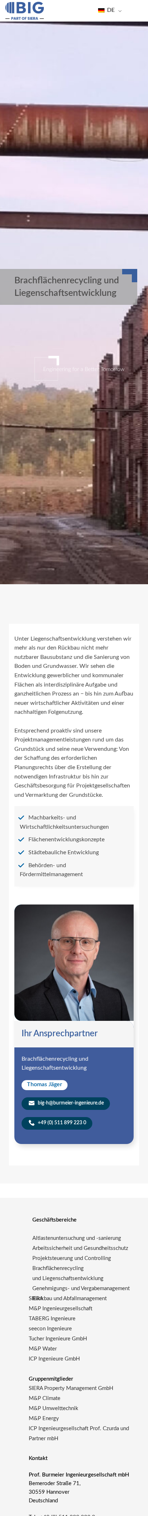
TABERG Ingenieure (52, 1318)
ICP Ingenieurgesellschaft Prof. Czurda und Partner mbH (79, 1433)
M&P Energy (44, 1418)
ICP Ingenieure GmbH (54, 1359)
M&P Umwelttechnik (54, 1408)
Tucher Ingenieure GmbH (58, 1338)
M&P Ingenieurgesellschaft (60, 1308)
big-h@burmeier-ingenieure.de (70, 1103)
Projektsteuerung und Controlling (71, 1258)
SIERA (36, 1298)
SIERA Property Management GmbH (71, 1388)
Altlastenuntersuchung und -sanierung (76, 1238)
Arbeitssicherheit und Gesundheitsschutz (80, 1248)
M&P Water (43, 1349)
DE (110, 10)
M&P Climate (44, 1398)
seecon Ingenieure (50, 1328)
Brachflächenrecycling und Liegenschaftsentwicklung (67, 1273)
